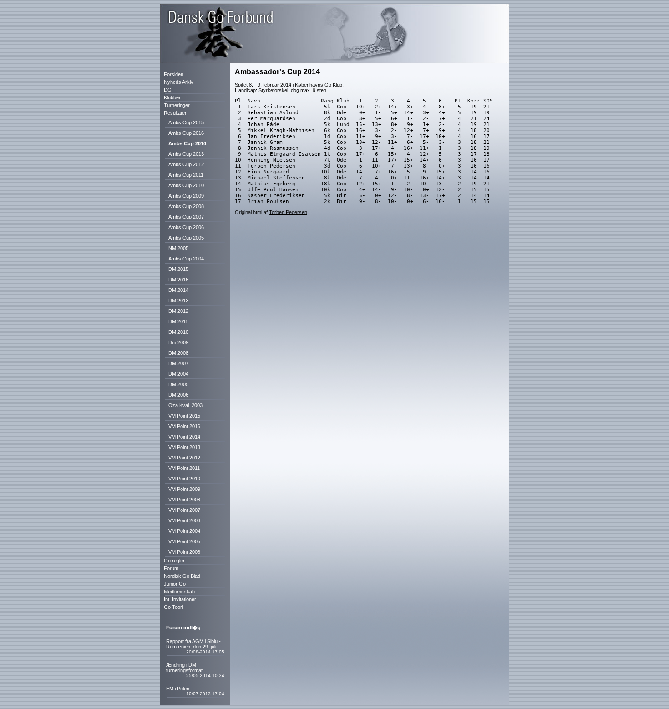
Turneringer (175, 105)
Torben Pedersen (288, 212)
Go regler (172, 560)
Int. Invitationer (178, 599)
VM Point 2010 (183, 478)
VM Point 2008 (183, 499)
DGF (167, 89)
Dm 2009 (177, 342)
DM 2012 (177, 311)
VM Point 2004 (183, 531)
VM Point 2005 (183, 541)
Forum (169, 568)
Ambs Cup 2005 (185, 237)
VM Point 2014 (183, 436)
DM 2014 (177, 290)
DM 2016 (177, 279)
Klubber (170, 97)
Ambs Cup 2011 (185, 175)
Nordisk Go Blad (180, 576)
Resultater (173, 113)
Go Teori (171, 607)
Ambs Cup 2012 (185, 164)
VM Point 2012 (183, 457)
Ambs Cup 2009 (185, 196)
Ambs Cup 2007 (185, 216)
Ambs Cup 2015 (185, 122)
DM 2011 (177, 321)
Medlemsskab (177, 591)
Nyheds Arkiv (176, 82)
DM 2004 (177, 374)
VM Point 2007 (183, 510)
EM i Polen (177, 688)
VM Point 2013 (183, 447)
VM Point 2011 (183, 468)
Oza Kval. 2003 (185, 405)
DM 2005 (177, 384)
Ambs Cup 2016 (185, 133)
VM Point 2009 (183, 489)
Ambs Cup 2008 (185, 206)
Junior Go (173, 584)
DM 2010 (177, 332)
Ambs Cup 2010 (185, 185)
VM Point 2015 (183, 415)
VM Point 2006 (183, 552)
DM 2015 (177, 269)
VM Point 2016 (183, 426)
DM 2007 (177, 363)
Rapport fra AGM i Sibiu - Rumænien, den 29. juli (193, 643)
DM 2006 (177, 395)
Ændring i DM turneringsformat (184, 667)
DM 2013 (177, 300)
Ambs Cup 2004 (185, 258)
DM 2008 (177, 353)
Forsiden (171, 74)
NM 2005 (177, 248)
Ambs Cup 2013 (185, 154)
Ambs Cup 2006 (185, 227)
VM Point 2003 (183, 520)
